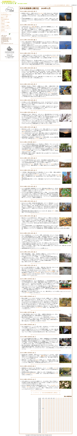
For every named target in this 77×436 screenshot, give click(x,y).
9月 (51, 399)
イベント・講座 (4, 16)
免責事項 (3, 30)
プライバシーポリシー (6, 28)
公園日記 (3, 20)
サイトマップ (4, 31)
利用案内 (3, 23)
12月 (43, 399)
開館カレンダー (4, 17)
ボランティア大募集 (5, 22)
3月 (66, 398)
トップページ (50, 5)
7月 (56, 398)
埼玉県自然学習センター (6, 14)
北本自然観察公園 (5, 19)
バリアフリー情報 (5, 25)
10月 (49, 399)
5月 (61, 398)
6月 (58, 398)
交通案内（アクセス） (6, 26)
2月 (68, 398)
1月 (70, 398)
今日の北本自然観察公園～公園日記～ (62, 5)
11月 (46, 399)
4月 (63, 398)
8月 (54, 399)
